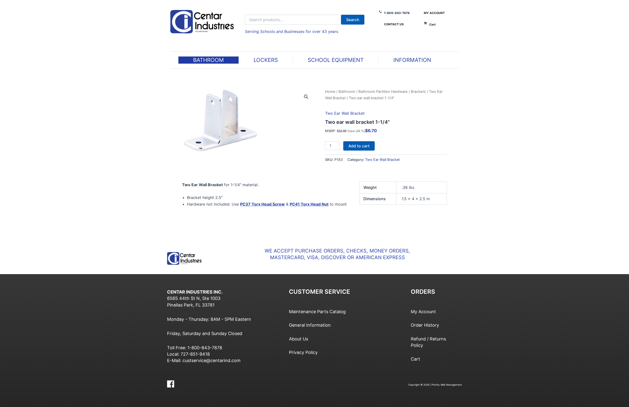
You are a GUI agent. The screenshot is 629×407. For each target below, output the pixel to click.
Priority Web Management (446, 384)
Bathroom (347, 91)
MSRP (330, 131)
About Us (298, 338)
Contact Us (394, 24)
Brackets (418, 91)
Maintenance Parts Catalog (317, 311)
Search (352, 19)
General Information (310, 325)
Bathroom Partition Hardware (383, 91)
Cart (432, 24)
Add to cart (359, 145)
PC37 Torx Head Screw (262, 204)
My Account (434, 13)
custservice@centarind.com (212, 360)
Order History (425, 325)
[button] (306, 96)
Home (330, 91)
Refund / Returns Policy (428, 342)
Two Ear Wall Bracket (345, 113)
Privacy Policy (303, 352)
